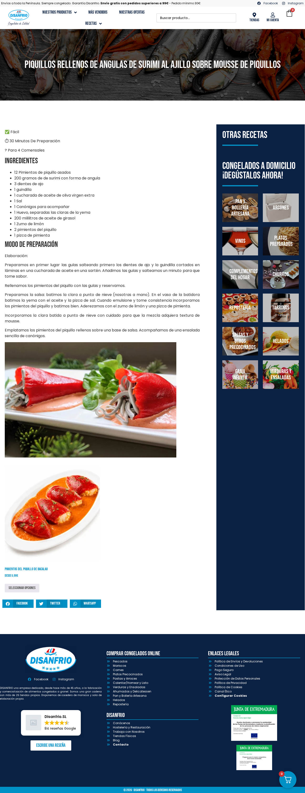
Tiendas (254, 20)
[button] (18, 604)
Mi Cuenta (273, 20)
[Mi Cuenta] (272, 15)
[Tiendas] (254, 15)
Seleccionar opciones (22, 588)
